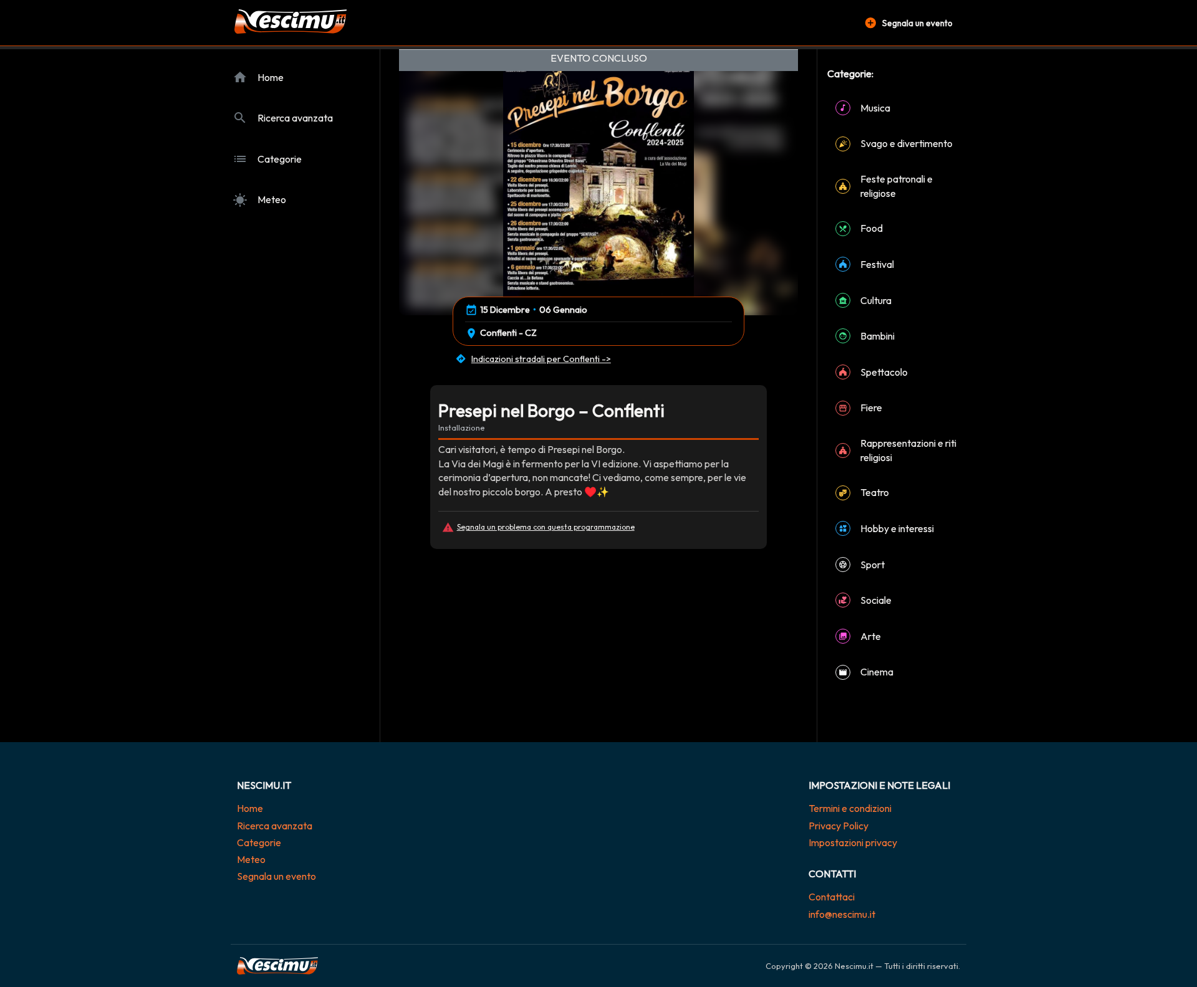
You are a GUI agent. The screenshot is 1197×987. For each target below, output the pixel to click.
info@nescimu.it (842, 914)
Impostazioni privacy (853, 842)
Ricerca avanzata (274, 825)
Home (250, 808)
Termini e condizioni (850, 808)
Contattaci (832, 896)
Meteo (251, 859)
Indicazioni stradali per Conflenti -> (541, 359)
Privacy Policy (838, 825)
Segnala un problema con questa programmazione (546, 527)
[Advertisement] (598, 655)
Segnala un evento (276, 876)
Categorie (259, 842)
